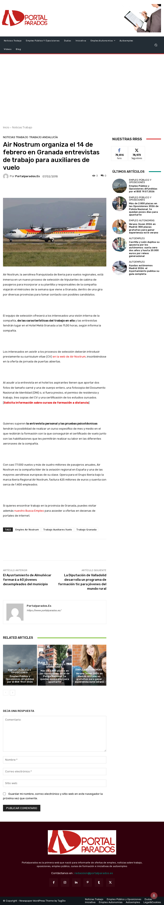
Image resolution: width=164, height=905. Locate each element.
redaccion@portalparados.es (94, 873)
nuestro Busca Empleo (29, 510)
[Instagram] (65, 882)
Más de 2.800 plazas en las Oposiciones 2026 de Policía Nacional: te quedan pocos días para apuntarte (54, 676)
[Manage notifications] (154, 895)
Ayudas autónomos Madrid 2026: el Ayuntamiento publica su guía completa (144, 269)
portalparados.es (27, 176)
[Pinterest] (87, 882)
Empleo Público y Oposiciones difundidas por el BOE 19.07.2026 (20, 679)
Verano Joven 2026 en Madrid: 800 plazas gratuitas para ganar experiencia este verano (89, 677)
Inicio (6, 127)
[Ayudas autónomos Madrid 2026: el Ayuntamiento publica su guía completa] (119, 268)
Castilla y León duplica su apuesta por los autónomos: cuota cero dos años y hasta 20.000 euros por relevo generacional (144, 249)
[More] (83, 189)
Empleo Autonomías (89, 670)
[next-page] (12, 692)
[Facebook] (53, 882)
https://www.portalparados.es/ (44, 610)
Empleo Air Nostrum (27, 529)
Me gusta (119, 149)
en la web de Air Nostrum (69, 356)
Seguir (136, 149)
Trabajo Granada (86, 529)
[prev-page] (5, 692)
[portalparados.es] (6, 176)
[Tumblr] (99, 882)
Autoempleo (137, 238)
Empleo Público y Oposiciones (19, 671)
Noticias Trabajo (22, 127)
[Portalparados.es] (25, 18)
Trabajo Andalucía (43, 137)
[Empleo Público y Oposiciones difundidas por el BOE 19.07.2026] (20, 665)
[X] (110, 882)
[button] (156, 45)
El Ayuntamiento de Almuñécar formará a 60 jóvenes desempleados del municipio (27, 579)
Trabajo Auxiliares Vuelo (57, 529)
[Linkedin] (76, 882)
